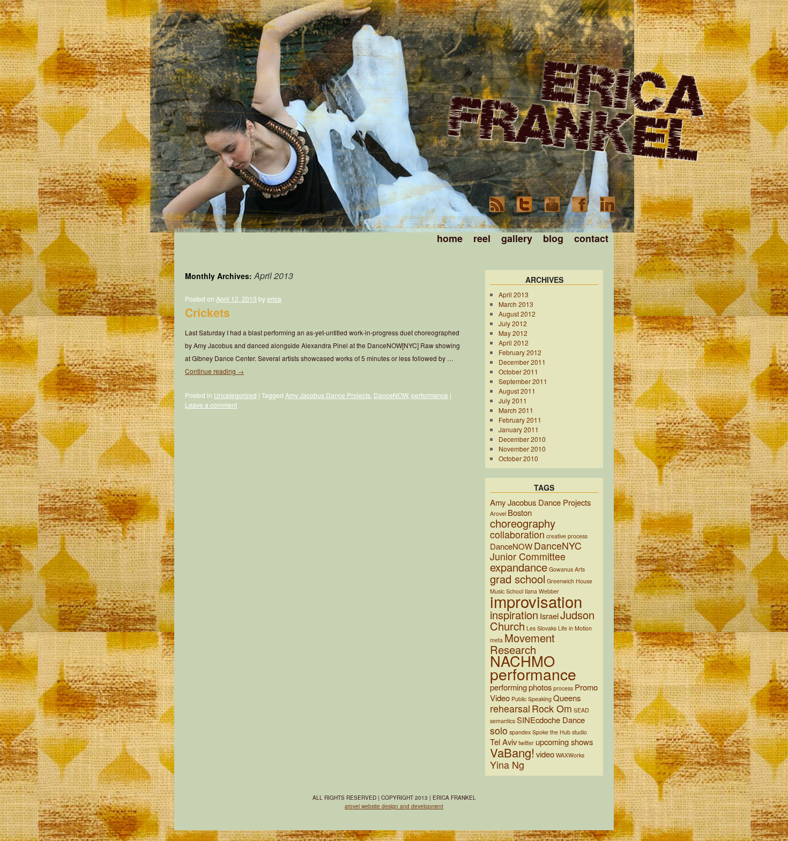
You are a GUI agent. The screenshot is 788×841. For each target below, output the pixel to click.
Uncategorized (235, 395)
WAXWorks (570, 755)
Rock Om (552, 708)
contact (591, 238)
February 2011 (520, 419)
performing (508, 687)
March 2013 (516, 304)
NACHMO (522, 660)
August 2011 (517, 390)
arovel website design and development (394, 806)
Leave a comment (211, 404)
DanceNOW (391, 395)
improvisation (536, 601)
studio (579, 732)
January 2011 (519, 429)
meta (496, 640)
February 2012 (520, 352)
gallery (516, 238)
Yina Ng (507, 764)
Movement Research (522, 643)
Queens (567, 697)
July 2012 (513, 323)
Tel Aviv (503, 741)
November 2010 (522, 448)
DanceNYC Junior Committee (536, 551)
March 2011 (516, 410)
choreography (522, 523)
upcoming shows (564, 741)
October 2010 (518, 458)
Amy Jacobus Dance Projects (327, 395)
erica (274, 298)
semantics (502, 721)
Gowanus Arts (567, 569)
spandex (520, 732)
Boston (520, 512)
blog (553, 238)
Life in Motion (575, 628)
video (545, 754)
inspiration (514, 614)
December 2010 (522, 439)
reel (481, 238)
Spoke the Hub (551, 732)
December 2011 (522, 361)
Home (450, 238)
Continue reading (214, 371)
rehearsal (510, 708)
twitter (526, 743)
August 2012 (517, 313)
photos (540, 687)
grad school (517, 579)
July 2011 (513, 400)
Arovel (498, 513)
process (563, 688)
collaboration (517, 534)
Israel (549, 615)
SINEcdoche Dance (551, 719)
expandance (518, 567)
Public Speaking (531, 699)
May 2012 (513, 332)
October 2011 (518, 371)
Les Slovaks (541, 628)
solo (499, 730)
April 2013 (514, 294)
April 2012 (514, 342)
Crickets (207, 312)
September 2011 (523, 381)
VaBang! (512, 752)
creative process (567, 536)
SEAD (581, 710)
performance (429, 395)
